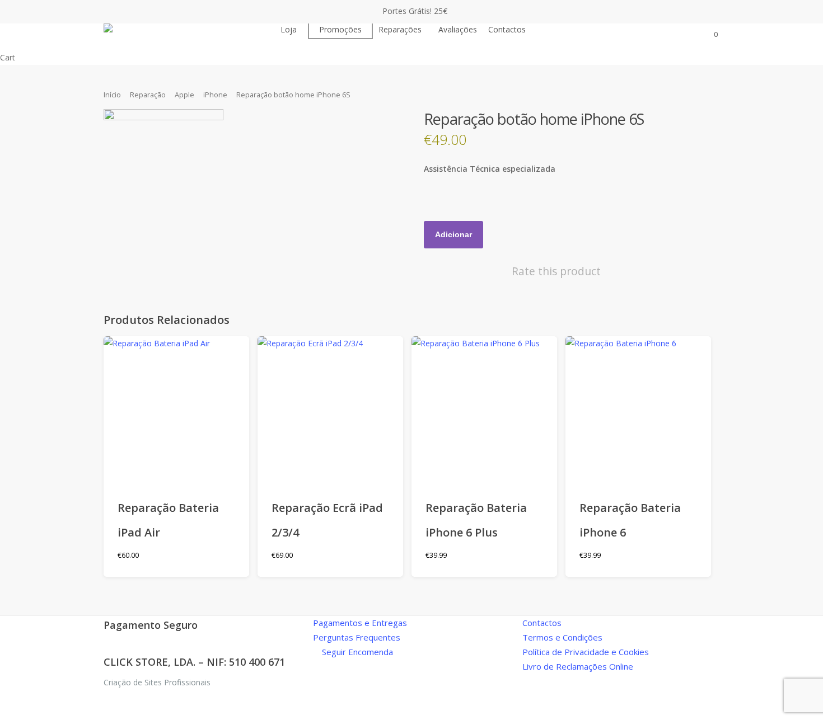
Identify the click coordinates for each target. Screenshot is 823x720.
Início (112, 95)
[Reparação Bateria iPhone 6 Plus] (484, 409)
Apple (184, 95)
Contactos (542, 622)
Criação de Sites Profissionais (157, 682)
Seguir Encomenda (356, 651)
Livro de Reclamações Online (577, 666)
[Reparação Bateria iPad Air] (176, 409)
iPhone (215, 95)
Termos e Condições (562, 637)
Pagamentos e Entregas (360, 622)
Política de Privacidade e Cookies (585, 651)
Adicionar (453, 234)
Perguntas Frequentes (356, 637)
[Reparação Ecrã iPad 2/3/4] (330, 409)
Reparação (148, 95)
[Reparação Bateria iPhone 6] (638, 409)
